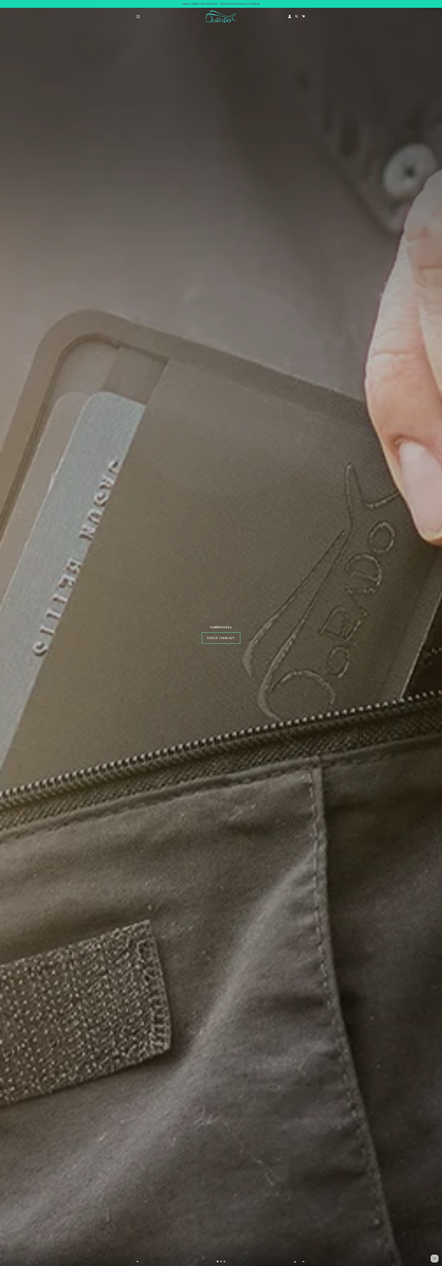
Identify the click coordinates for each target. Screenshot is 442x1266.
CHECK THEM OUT (221, 638)
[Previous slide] (137, 1261)
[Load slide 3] (224, 1261)
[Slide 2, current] (221, 1261)
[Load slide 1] (217, 1261)
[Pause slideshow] (295, 1261)
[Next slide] (303, 1261)
